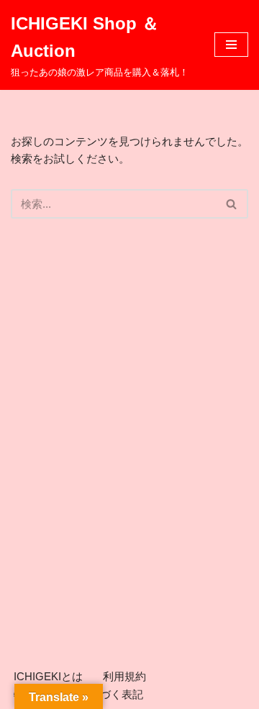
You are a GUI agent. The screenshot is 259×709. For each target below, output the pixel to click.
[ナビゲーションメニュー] (231, 44)
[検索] (232, 204)
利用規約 (124, 676)
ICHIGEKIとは (48, 676)
